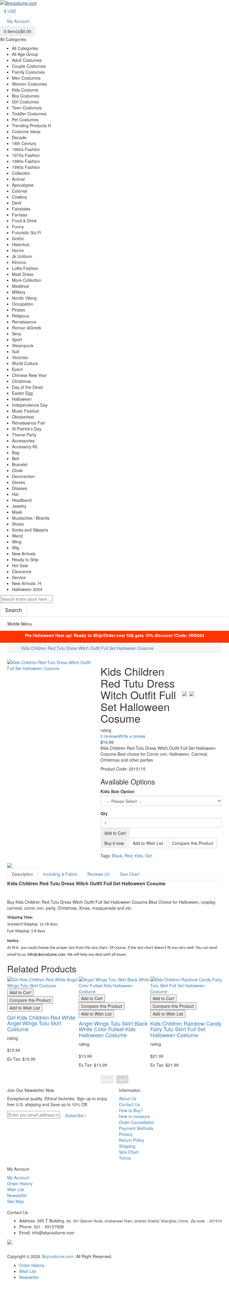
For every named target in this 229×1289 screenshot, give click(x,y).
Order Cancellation (136, 1122)
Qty (104, 813)
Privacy (126, 1134)
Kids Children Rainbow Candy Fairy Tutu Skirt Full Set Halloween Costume (186, 1029)
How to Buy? (131, 1110)
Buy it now (114, 843)
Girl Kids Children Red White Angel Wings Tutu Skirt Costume (41, 1023)
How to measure (134, 1116)
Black (117, 856)
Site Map (15, 1201)
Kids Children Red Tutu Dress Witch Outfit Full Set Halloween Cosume (87, 648)
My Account (18, 1177)
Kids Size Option (117, 791)
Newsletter (17, 1195)
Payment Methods (136, 1128)
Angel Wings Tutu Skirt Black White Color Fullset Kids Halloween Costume (113, 1029)
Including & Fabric (60, 874)
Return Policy (131, 1140)
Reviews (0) (98, 874)
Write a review (131, 736)
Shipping (127, 1146)
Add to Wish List (148, 843)
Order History (20, 1183)
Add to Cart (115, 833)
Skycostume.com (57, 1256)
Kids (139, 856)
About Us (127, 1098)
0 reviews (109, 736)
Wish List (15, 1189)
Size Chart (130, 874)
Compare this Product (192, 843)
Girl (148, 856)
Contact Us (129, 1104)
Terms (125, 1158)
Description (22, 874)
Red (128, 856)
